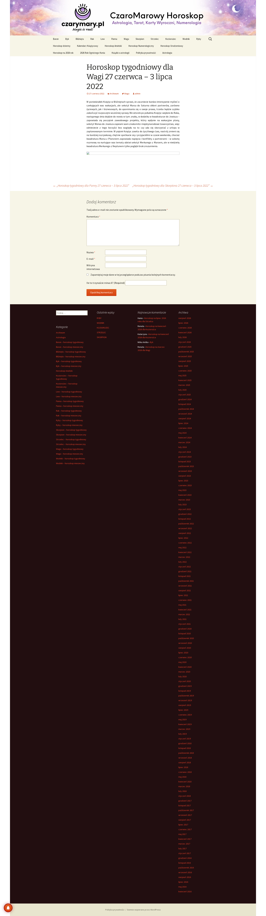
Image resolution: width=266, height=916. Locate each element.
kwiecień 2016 (184, 891)
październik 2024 (186, 409)
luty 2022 (182, 561)
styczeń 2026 (184, 342)
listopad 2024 (184, 404)
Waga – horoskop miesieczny (69, 453)
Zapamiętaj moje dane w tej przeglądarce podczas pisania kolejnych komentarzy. (133, 274)
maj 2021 (182, 604)
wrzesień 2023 (185, 471)
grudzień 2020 (184, 628)
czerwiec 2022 (185, 542)
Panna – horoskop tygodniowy (70, 401)
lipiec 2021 (183, 595)
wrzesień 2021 (185, 585)
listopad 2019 (184, 690)
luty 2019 (182, 733)
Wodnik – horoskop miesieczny (70, 463)
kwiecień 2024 (184, 437)
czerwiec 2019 (185, 714)
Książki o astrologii (120, 52)
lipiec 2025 (183, 366)
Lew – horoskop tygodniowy (69, 391)
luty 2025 (182, 389)
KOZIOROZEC (103, 327)
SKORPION (102, 337)
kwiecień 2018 (184, 781)
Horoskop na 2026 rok (63, 52)
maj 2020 (182, 662)
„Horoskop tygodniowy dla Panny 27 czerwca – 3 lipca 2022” (91, 185)
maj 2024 (182, 432)
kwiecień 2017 (184, 839)
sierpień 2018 (184, 762)
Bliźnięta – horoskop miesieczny (70, 356)
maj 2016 (182, 886)
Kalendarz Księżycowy (87, 45)
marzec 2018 (184, 786)
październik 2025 (186, 351)
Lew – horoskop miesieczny (69, 396)
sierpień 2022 (184, 533)
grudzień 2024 (184, 399)
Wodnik (186, 38)
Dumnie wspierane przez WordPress (144, 909)
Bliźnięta (80, 38)
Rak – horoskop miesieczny (68, 415)
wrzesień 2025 (185, 356)
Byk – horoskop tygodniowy (69, 361)
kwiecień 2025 (184, 380)
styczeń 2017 (184, 853)
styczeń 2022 (184, 566)
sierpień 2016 (184, 877)
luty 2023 (182, 504)
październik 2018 (186, 753)
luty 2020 (182, 676)
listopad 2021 (184, 576)
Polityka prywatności (146, 52)
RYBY (99, 318)
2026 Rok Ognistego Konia (92, 52)
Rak (92, 38)
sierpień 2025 (184, 361)
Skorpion (140, 38)
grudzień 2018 (184, 743)
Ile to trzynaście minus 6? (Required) (106, 282)
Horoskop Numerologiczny (141, 45)
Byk (67, 38)
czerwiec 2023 (185, 485)
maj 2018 (182, 776)
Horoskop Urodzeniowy (171, 45)
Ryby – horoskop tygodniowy (69, 420)
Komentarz (93, 216)
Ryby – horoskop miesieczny (69, 425)
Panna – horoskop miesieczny (69, 406)
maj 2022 (182, 547)
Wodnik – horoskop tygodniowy (70, 458)
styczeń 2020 (184, 681)
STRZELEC (101, 332)
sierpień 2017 (184, 819)
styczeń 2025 (184, 394)
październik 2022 (186, 523)
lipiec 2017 (183, 824)
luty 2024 (182, 447)
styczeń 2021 (184, 624)
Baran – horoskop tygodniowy (70, 342)
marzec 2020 (184, 671)
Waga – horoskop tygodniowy (69, 449)
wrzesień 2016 (185, 872)
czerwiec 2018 (185, 772)
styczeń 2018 (184, 796)
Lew (103, 38)
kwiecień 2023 (184, 495)
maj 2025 (182, 375)
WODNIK (100, 323)
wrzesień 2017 (185, 815)
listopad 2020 (184, 633)
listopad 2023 (184, 461)
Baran (56, 38)
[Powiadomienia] (8, 908)
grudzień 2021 (184, 571)
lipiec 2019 (183, 710)
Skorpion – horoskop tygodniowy (71, 429)
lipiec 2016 (183, 882)
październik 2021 (186, 581)
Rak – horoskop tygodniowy (69, 410)
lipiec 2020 (183, 652)
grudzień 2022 (184, 514)
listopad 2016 (184, 862)
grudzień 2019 (184, 686)
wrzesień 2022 (185, 528)
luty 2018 (182, 791)
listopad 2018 (184, 748)
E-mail (91, 258)
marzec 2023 (184, 499)
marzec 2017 (184, 843)
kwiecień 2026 (184, 332)
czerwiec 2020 (185, 657)
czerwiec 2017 (185, 829)
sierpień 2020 (184, 647)
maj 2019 (182, 719)
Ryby (198, 38)
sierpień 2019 (184, 705)
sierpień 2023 (184, 475)
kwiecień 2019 (184, 724)
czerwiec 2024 (185, 428)
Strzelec (155, 38)
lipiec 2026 (183, 323)
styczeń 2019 (184, 738)
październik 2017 (186, 810)
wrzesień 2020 (185, 643)
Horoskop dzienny (61, 45)
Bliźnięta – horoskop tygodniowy (71, 351)
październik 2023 (186, 466)
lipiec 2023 (183, 480)
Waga (126, 38)
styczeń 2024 (184, 452)
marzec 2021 (184, 614)
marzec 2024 (184, 442)
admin (137, 93)
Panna (114, 38)
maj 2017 (182, 834)
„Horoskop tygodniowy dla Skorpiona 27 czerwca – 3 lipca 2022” (172, 185)
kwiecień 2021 (184, 609)
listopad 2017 (184, 805)
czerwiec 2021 (185, 600)
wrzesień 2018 (185, 757)
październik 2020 (186, 638)
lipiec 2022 (183, 538)
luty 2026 (182, 337)
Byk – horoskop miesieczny (68, 366)
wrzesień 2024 (185, 413)
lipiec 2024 (183, 423)
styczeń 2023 (184, 509)
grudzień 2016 (184, 858)
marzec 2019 (184, 729)
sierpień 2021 (184, 590)
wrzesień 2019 (185, 700)
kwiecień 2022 (184, 552)
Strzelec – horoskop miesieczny (71, 444)
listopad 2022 (184, 518)
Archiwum (114, 93)
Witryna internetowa (93, 267)
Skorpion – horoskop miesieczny (71, 434)
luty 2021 (182, 619)
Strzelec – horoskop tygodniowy (71, 439)
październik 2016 (186, 867)
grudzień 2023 (184, 456)
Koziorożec (170, 38)
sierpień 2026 (184, 318)
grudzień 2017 (184, 800)
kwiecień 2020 (184, 667)
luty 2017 (182, 848)
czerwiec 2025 (185, 370)
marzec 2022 (184, 557)
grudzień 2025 (184, 346)
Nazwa (91, 252)
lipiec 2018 (183, 767)
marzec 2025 (184, 385)
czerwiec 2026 (185, 327)
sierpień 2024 (184, 418)
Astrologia (167, 52)
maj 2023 (182, 490)
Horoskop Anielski (113, 45)
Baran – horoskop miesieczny (69, 347)
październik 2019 (186, 695)
